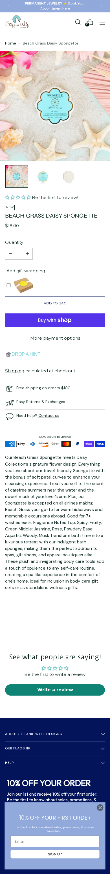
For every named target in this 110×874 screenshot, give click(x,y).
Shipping (14, 370)
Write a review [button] (55, 689)
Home (10, 43)
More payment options (55, 338)
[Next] (101, 6)
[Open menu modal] (102, 22)
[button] (18, 197)
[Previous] (8, 6)
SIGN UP (55, 854)
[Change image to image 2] (42, 176)
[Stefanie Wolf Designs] (17, 22)
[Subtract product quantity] (10, 253)
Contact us (48, 415)
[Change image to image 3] (68, 176)
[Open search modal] (77, 22)
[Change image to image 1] (16, 176)
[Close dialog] (100, 807)
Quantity (14, 242)
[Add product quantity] (27, 253)
